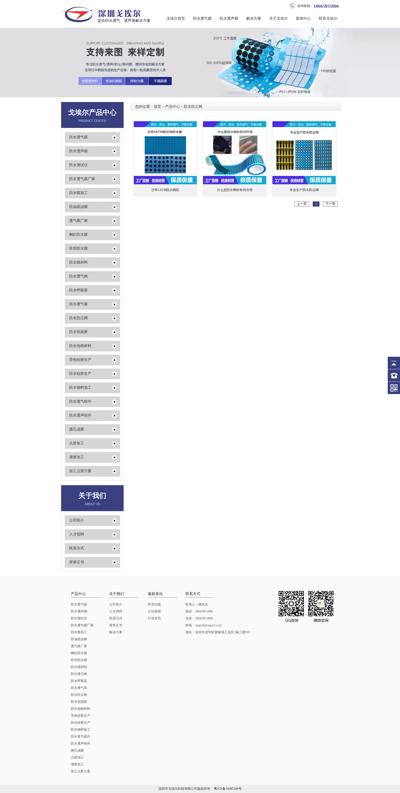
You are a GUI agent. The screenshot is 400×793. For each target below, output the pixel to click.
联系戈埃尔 (328, 18)
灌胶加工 (76, 457)
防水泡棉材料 (80, 346)
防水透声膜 (229, 18)
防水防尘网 (78, 318)
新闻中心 (303, 18)
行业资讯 (154, 618)
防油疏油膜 (78, 207)
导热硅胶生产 (80, 360)
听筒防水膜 (78, 248)
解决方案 (253, 18)
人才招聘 (76, 534)
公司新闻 (154, 611)
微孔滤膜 (76, 429)
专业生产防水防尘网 (304, 190)
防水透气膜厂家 (82, 179)
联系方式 (76, 548)
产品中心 (172, 106)
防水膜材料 (78, 262)
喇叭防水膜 (78, 234)
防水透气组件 (80, 401)
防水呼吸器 (78, 290)
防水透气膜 (202, 18)
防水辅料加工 (80, 387)
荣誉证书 (76, 562)
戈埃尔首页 (175, 18)
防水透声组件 (80, 415)
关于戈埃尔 (278, 18)
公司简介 (76, 520)
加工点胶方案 (80, 471)
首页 (157, 106)
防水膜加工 (78, 193)
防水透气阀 (78, 276)
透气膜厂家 (78, 221)
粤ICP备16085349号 (228, 788)
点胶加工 (76, 443)
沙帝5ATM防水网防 (165, 190)
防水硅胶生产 (80, 374)
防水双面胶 (78, 332)
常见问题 (154, 604)
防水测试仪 (78, 165)
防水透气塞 (78, 304)
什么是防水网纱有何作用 (235, 190)
